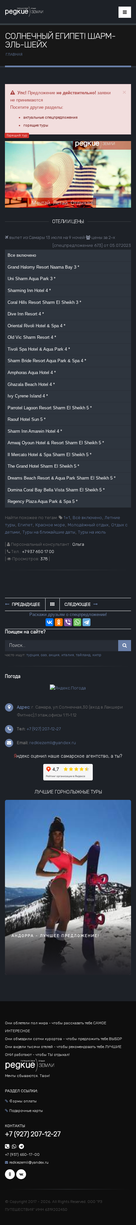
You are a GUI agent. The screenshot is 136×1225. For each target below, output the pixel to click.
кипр (96, 655)
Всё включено (87, 517)
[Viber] (68, 622)
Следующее (78, 604)
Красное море (50, 524)
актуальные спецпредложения (50, 117)
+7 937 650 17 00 (38, 551)
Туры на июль (92, 532)
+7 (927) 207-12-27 (43, 728)
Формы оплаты (23, 1101)
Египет (25, 524)
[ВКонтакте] (49, 622)
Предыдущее (25, 604)
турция (32, 655)
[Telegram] (86, 622)
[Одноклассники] (59, 622)
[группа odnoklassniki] (10, 1174)
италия (67, 655)
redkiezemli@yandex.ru (52, 742)
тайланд (83, 655)
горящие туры (35, 125)
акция (54, 655)
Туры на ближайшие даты (48, 532)
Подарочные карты (26, 1110)
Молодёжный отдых (88, 524)
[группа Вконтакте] (21, 1174)
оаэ (44, 655)
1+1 (67, 517)
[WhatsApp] (77, 622)
